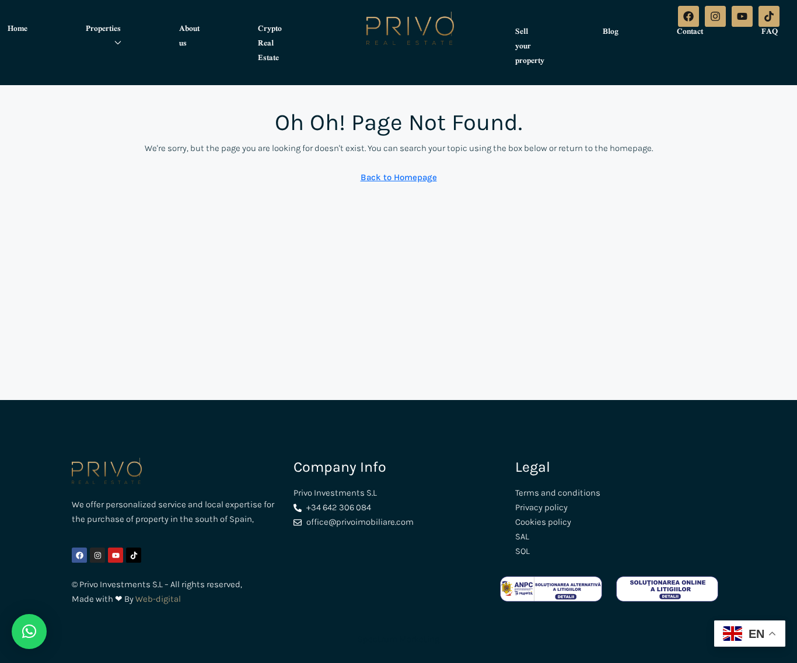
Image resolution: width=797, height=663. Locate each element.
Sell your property (529, 45)
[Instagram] (715, 16)
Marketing (418, 639)
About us (189, 35)
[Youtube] (742, 16)
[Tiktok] (768, 16)
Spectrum (377, 639)
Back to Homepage (399, 177)
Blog (610, 31)
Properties (103, 28)
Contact (690, 31)
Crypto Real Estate (270, 42)
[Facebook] (688, 16)
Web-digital (158, 599)
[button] (29, 631)
